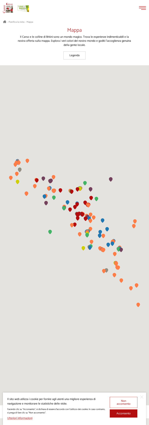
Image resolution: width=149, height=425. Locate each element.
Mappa (30, 22)
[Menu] (142, 8)
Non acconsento (123, 402)
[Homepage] (8, 8)
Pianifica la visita (16, 22)
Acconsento (123, 413)
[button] (102, 220)
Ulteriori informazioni (19, 418)
